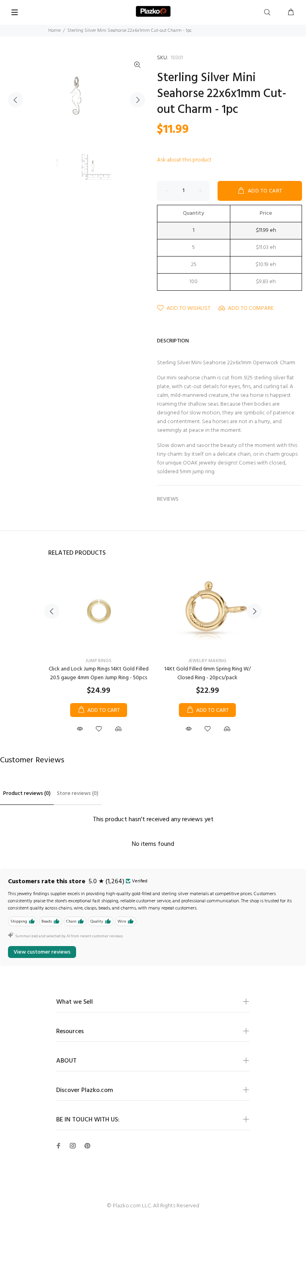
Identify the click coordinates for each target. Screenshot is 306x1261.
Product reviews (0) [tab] (27, 793)
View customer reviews (42, 952)
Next (137, 99)
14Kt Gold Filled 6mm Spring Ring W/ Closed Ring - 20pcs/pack (207, 673)
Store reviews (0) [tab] (77, 793)
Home (54, 31)
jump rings (99, 661)
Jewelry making (207, 661)
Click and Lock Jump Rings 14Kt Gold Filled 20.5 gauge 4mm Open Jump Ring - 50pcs (99, 673)
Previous (15, 99)
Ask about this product (184, 160)
